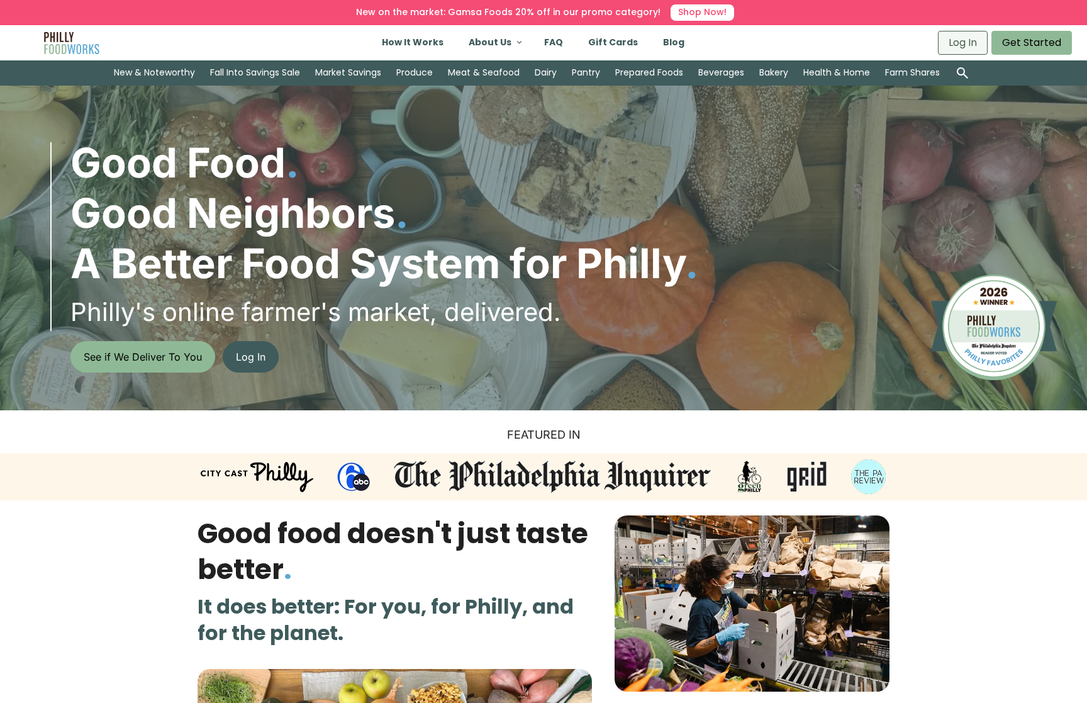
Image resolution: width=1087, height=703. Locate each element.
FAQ (553, 42)
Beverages (721, 72)
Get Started (1031, 42)
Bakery (773, 72)
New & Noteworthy (154, 72)
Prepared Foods (649, 72)
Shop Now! (702, 12)
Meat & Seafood (484, 72)
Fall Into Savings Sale (255, 72)
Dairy (546, 72)
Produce (414, 72)
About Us (490, 42)
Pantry (586, 72)
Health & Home (836, 72)
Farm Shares (912, 72)
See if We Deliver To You (143, 357)
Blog (673, 42)
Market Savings (348, 72)
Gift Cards (613, 42)
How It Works (412, 42)
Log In (963, 42)
